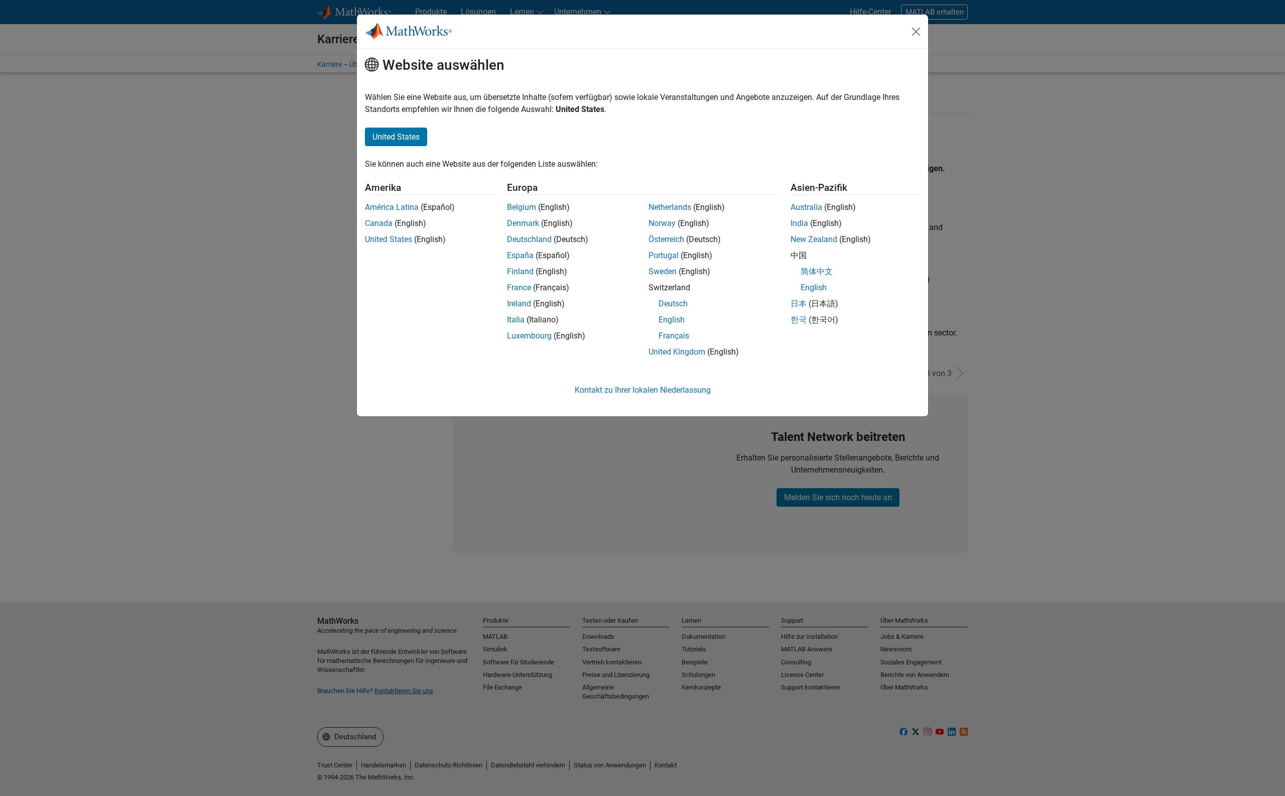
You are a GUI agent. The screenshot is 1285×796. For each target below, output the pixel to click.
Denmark (523, 223)
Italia (516, 319)
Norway (662, 223)
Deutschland (529, 239)
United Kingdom (677, 352)
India (799, 223)
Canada (379, 223)
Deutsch (673, 303)
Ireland (519, 303)
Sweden (663, 271)
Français (674, 335)
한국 (799, 319)
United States (388, 239)
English (672, 319)
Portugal (664, 255)
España (520, 255)
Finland (520, 271)
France (519, 287)
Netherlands (670, 207)
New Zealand (814, 239)
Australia (806, 207)
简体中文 (817, 271)
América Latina (392, 207)
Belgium (521, 207)
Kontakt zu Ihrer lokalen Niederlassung (643, 390)
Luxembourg (529, 335)
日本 (799, 303)
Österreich (666, 239)
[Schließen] (916, 32)
